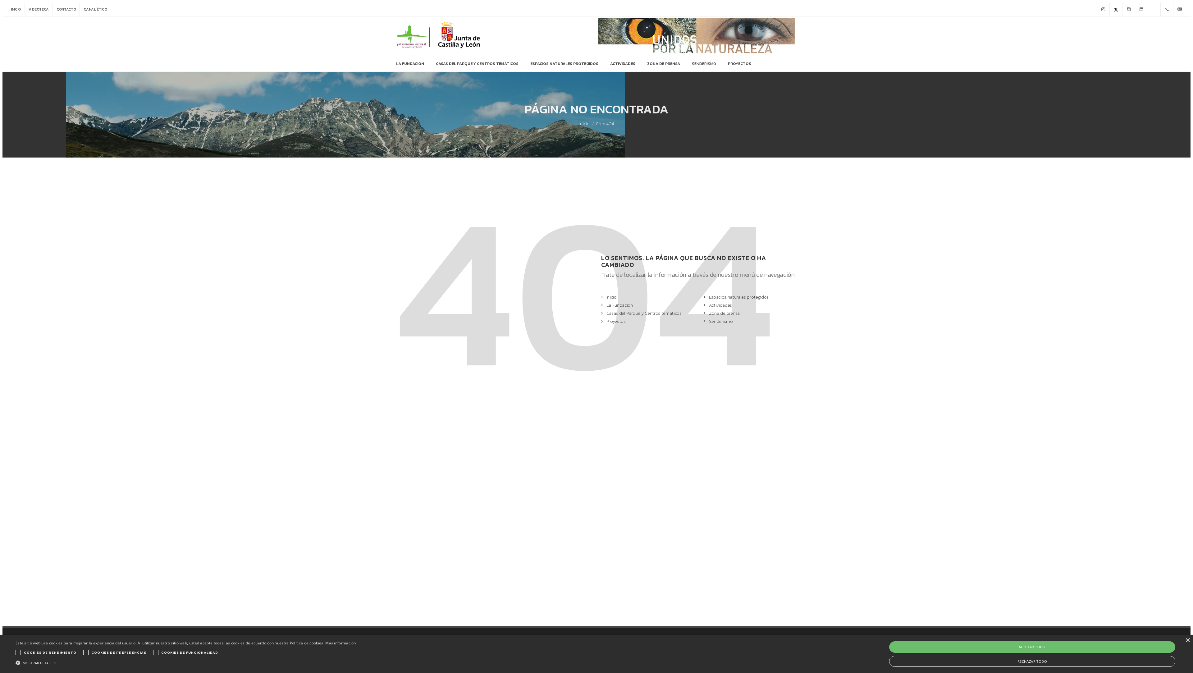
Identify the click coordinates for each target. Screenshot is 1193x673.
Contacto (66, 9)
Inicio (16, 9)
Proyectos (616, 321)
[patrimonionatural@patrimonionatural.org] (1179, 9)
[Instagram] (1103, 9)
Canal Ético (95, 9)
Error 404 (605, 123)
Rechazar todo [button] (1032, 661)
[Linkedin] (1141, 9)
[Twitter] (1116, 9)
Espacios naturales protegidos (739, 297)
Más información (340, 643)
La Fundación (619, 305)
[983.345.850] (1167, 9)
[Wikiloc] (1154, 9)
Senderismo (721, 321)
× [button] (1187, 640)
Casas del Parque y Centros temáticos (644, 313)
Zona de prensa (724, 313)
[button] (186, 662)
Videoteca (39, 9)
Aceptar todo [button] (1032, 646)
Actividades (720, 305)
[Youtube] (1128, 9)
